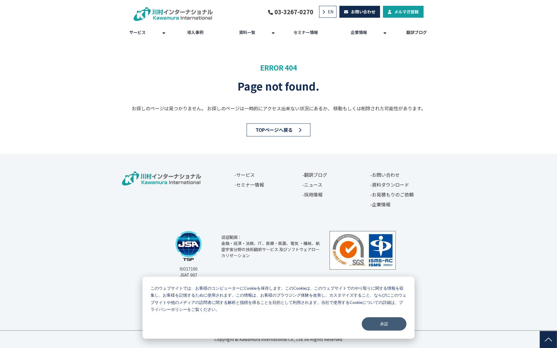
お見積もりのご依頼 (393, 194)
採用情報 (313, 194)
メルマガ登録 (406, 12)
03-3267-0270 (293, 11)
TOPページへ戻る (274, 129)
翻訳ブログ (416, 32)
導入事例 (195, 32)
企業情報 (359, 32)
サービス (137, 32)
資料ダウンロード (390, 184)
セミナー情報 (306, 32)
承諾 (384, 323)
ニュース (313, 184)
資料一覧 (247, 32)
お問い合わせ (363, 12)
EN (330, 12)
